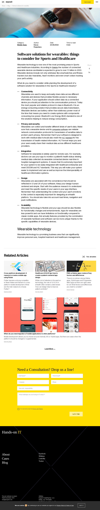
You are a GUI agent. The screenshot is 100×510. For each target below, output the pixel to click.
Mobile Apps (22, 45)
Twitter (41, 461)
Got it (81, 505)
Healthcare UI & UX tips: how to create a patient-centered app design (46, 275)
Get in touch (87, 2)
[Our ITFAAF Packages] (7, 2)
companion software (60, 129)
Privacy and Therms (37, 409)
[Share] (89, 68)
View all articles (91, 257)
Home (3, 6)
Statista (55, 67)
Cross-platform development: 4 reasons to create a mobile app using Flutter (15, 275)
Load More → (50, 349)
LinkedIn (42, 458)
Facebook (42, 454)
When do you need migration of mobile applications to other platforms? (29, 334)
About (6, 454)
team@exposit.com (7, 499)
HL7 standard (67, 138)
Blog (8, 6)
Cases (5, 458)
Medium (42, 456)
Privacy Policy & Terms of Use (65, 505)
